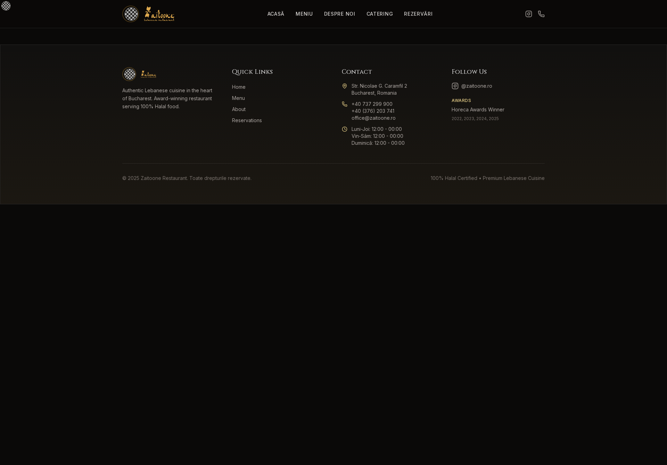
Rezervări (418, 14)
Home (239, 87)
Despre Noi (339, 14)
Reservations (247, 120)
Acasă (276, 14)
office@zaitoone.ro (374, 118)
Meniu (304, 14)
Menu (238, 98)
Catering (380, 14)
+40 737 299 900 (372, 104)
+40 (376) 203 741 (373, 111)
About (239, 109)
